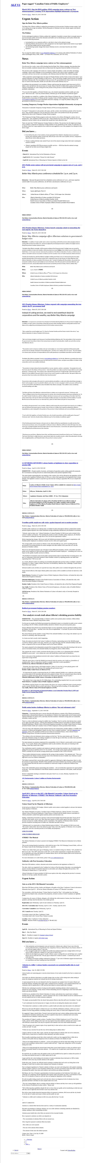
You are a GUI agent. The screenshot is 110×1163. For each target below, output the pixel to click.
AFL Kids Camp (43, 938)
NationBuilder (71, 1150)
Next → (28, 1144)
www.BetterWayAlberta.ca (48, 53)
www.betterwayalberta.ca (29, 99)
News (29, 14)
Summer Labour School (46, 935)
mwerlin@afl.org (43, 920)
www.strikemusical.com (57, 857)
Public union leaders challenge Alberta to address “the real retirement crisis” (49, 707)
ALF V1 (15, 4)
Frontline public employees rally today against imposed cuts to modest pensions (50, 522)
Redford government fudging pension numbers (38, 608)
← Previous (29, 1139)
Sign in (16, 1150)
